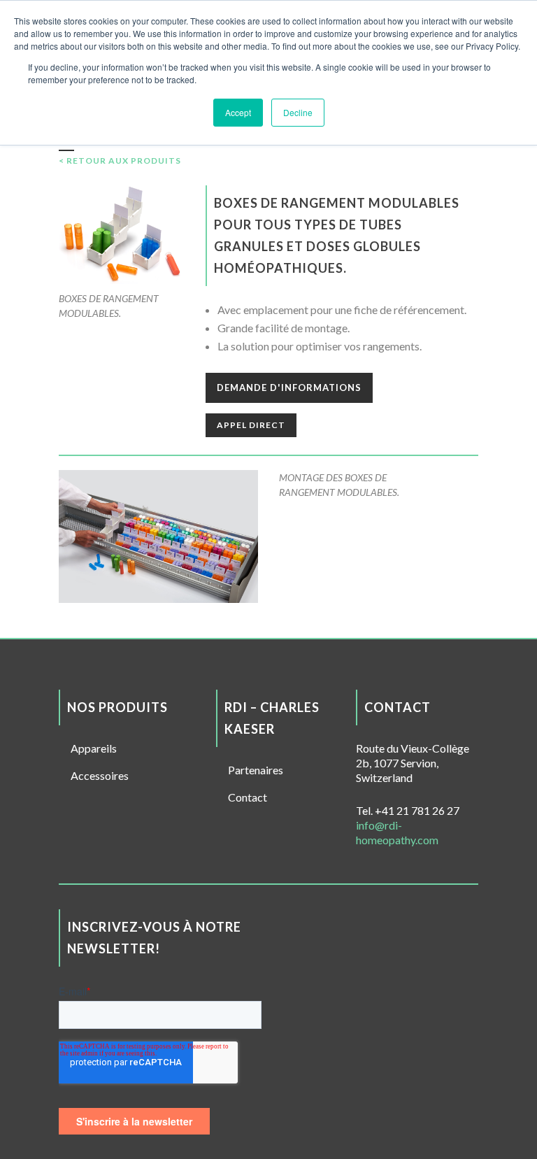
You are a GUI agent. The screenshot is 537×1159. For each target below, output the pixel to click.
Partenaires (255, 769)
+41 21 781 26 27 (417, 810)
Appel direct (251, 425)
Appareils (94, 748)
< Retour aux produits (120, 160)
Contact (247, 797)
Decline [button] (298, 112)
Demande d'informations (289, 387)
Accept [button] (238, 112)
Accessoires (100, 775)
